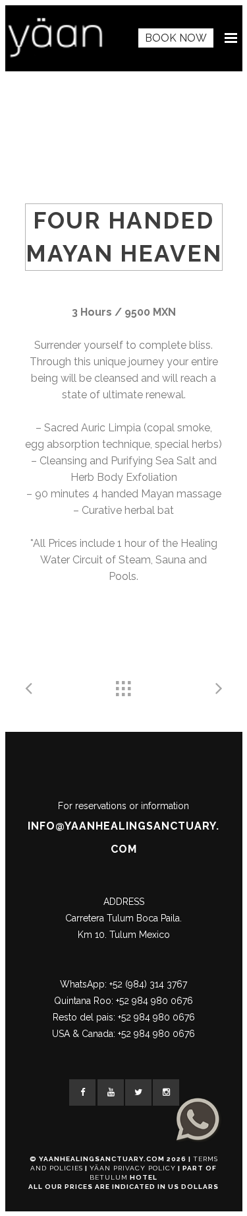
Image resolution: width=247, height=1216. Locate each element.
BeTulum (109, 1177)
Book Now (176, 38)
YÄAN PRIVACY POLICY (133, 1168)
